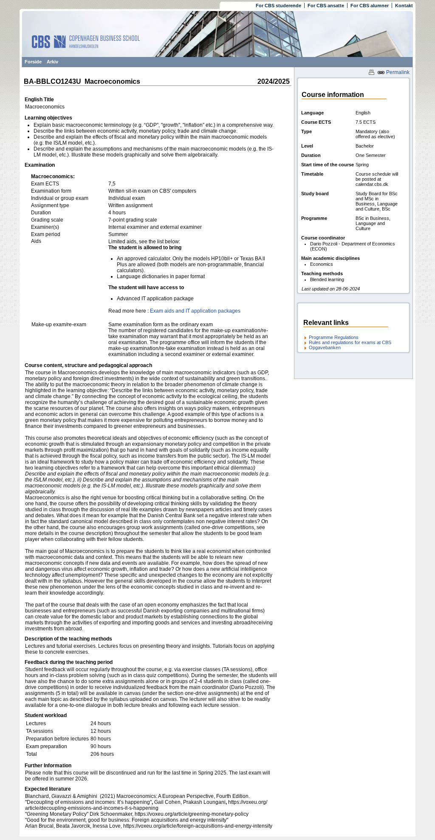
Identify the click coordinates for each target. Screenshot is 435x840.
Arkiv (52, 61)
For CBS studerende (278, 5)
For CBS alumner (369, 5)
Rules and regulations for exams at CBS (350, 342)
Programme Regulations (334, 337)
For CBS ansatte (326, 5)
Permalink (397, 72)
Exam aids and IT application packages (195, 311)
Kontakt (404, 5)
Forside (33, 61)
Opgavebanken (325, 347)
